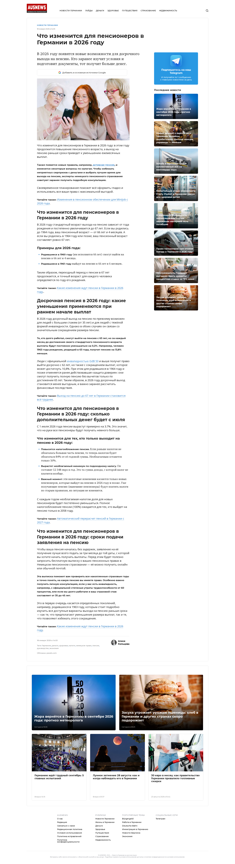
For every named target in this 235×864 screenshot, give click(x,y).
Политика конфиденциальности (68, 841)
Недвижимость (103, 840)
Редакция (62, 822)
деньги (55, 645)
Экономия (127, 836)
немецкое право (84, 645)
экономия (54, 648)
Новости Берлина (131, 833)
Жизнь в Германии (105, 822)
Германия (46, 645)
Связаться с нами (66, 826)
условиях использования (176, 857)
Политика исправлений (69, 836)
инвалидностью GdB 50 (82, 361)
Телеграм (160, 818)
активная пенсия (104, 165)
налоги (72, 645)
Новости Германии (47, 25)
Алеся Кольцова (123, 642)
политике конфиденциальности (155, 857)
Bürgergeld (128, 818)
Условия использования (69, 833)
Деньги (99, 826)
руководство (43, 648)
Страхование (102, 836)
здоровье (63, 645)
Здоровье (100, 829)
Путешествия (102, 833)
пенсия (95, 645)
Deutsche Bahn (129, 826)
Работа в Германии (131, 822)
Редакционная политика (69, 829)
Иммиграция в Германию (135, 829)
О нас (60, 818)
